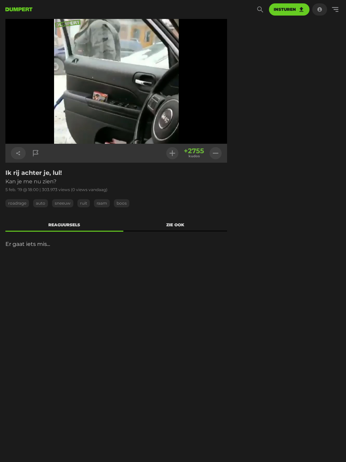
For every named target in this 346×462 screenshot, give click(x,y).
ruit (83, 203)
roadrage (17, 203)
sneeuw (63, 203)
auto (40, 203)
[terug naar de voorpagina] (18, 9)
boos (122, 203)
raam (102, 203)
